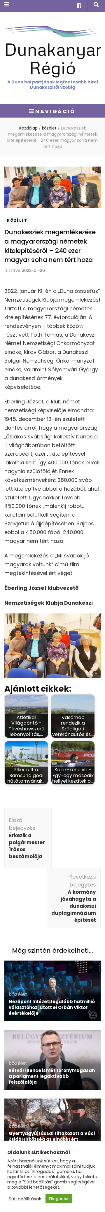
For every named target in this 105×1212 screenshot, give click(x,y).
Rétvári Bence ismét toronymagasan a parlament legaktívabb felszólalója (52, 1076)
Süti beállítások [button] (25, 1198)
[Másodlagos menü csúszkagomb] (6, 4)
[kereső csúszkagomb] (96, 5)
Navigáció (55, 111)
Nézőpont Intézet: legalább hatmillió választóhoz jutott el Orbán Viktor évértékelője (52, 1007)
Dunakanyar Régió (53, 58)
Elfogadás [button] (58, 1198)
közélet (17, 220)
